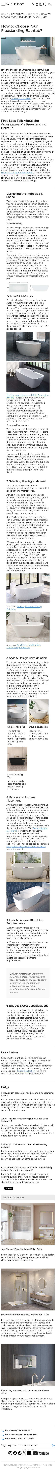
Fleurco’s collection (25, 1071)
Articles (33, 14)
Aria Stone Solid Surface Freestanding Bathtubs (23, 646)
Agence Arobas (33, 1467)
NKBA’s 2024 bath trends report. (17, 172)
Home (4, 14)
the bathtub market (21, 98)
